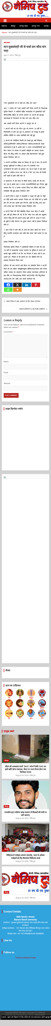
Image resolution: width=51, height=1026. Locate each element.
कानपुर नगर (36, 26)
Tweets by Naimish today (25, 958)
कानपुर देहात (23, 26)
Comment (8, 332)
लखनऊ (4, 26)
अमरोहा (46, 26)
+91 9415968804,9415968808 (30, 933)
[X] (17, 285)
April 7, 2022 (8, 55)
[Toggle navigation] (5, 20)
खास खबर (7, 43)
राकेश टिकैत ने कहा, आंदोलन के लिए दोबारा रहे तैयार (23, 301)
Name (6, 362)
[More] (17, 289)
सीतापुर (13, 26)
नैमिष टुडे (17, 55)
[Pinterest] (35, 285)
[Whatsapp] (8, 289)
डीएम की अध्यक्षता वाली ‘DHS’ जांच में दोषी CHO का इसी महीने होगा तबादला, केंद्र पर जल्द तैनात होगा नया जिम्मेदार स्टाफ (25, 769)
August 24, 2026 (22, 775)
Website (7, 383)
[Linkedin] (26, 285)
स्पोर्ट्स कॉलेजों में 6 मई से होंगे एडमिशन (32, 309)
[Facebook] (8, 285)
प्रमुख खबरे (9, 731)
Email (6, 372)
